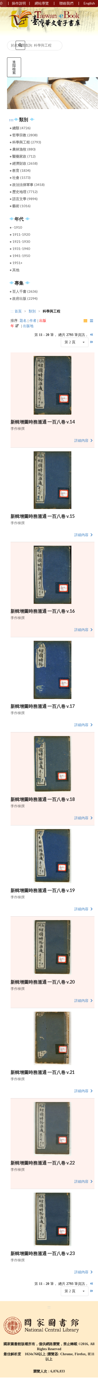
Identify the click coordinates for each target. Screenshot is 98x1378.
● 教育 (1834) (20, 170)
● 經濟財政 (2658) (24, 163)
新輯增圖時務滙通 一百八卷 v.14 (43, 421)
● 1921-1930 (20, 241)
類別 (32, 311)
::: (11, 119)
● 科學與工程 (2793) (25, 142)
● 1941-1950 (20, 255)
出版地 (28, 326)
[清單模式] (91, 321)
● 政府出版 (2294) (24, 298)
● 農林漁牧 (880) (23, 149)
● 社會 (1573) (20, 177)
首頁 (18, 311)
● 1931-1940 (20, 248)
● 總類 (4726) (20, 128)
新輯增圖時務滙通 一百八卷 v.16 (43, 610)
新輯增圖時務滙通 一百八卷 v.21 (43, 1072)
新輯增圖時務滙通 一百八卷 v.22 (43, 1162)
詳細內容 (81, 440)
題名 (23, 321)
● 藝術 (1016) (20, 206)
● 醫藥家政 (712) (23, 156)
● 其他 (14, 270)
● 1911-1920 (20, 234)
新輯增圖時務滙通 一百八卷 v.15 (43, 516)
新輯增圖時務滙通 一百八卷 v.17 (43, 706)
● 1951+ (16, 263)
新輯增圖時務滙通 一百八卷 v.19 (43, 890)
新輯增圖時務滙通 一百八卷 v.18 (43, 799)
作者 (32, 321)
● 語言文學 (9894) (24, 199)
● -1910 (16, 227)
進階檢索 (14, 67)
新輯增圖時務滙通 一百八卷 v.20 (43, 981)
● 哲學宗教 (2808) (24, 135)
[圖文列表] (85, 321)
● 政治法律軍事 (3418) (27, 184)
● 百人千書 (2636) (24, 291)
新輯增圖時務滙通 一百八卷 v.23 (43, 1253)
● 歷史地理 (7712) (24, 191)
